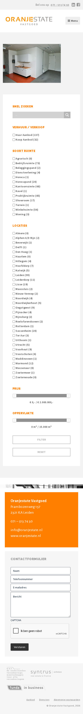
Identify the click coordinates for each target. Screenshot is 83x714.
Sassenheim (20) (26, 331)
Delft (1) (20, 247)
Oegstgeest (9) (25, 307)
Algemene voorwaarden (67, 699)
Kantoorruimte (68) (27, 186)
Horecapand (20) (26, 181)
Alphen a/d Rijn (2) (27, 238)
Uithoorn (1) (23, 340)
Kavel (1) (21, 191)
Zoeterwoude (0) (26, 377)
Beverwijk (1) (23, 242)
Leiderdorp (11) (25, 279)
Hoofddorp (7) (24, 265)
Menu (74, 20)
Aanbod (30, 699)
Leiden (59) (22, 275)
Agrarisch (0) (23, 158)
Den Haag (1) (23, 252)
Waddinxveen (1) (26, 358)
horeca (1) (22, 177)
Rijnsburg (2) (23, 317)
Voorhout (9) (23, 349)
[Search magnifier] (67, 115)
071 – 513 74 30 (22, 521)
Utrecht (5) (22, 344)
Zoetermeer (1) (25, 372)
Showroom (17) (25, 200)
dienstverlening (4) (27, 172)
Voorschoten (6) (25, 354)
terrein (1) (22, 205)
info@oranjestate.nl (26, 530)
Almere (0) (22, 233)
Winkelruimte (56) (26, 209)
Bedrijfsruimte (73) (27, 163)
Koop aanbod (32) (26, 139)
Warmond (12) (24, 363)
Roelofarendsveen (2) (29, 321)
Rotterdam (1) (24, 326)
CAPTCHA (16, 620)
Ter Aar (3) (22, 335)
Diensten (44, 699)
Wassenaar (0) (24, 368)
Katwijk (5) (22, 270)
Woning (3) (22, 214)
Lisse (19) (21, 284)
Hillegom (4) (23, 261)
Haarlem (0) (23, 256)
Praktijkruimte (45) (27, 195)
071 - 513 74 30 (60, 4)
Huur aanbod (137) (27, 135)
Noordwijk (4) (24, 298)
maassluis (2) (24, 289)
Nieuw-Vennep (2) (26, 293)
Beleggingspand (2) (28, 168)
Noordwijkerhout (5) (28, 303)
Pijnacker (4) (23, 312)
